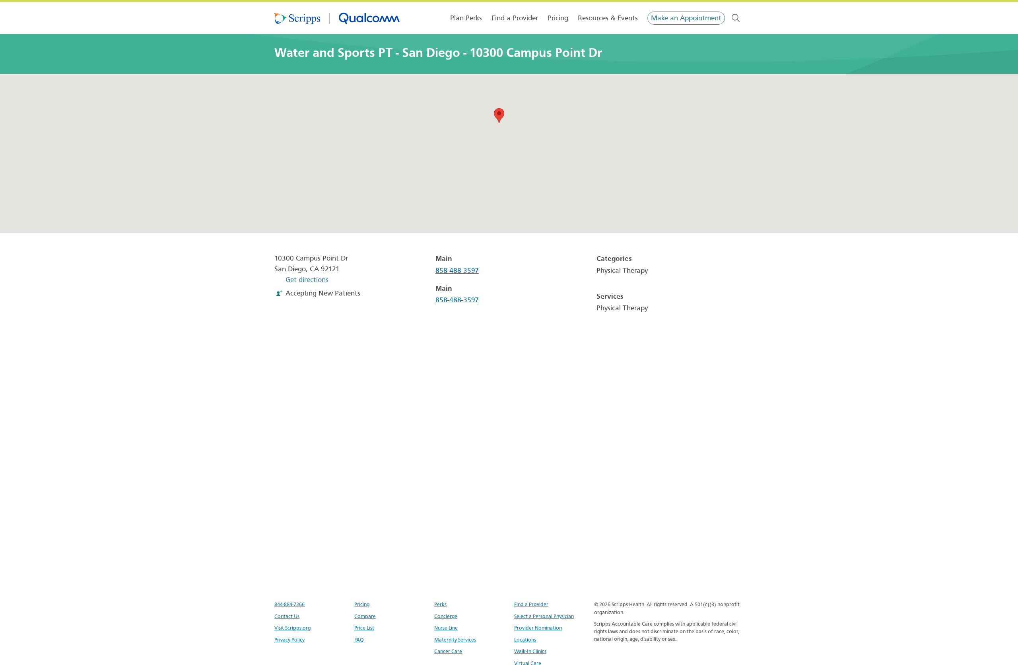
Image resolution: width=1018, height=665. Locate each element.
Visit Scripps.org (292, 628)
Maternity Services (455, 640)
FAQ (359, 640)
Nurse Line (446, 628)
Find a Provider (515, 18)
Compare (365, 616)
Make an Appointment (686, 18)
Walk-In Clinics (530, 651)
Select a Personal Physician (544, 616)
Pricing (558, 18)
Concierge (445, 616)
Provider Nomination (538, 628)
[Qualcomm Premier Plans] (337, 18)
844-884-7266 (289, 604)
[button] (499, 115)
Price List (364, 628)
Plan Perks (466, 18)
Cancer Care (448, 651)
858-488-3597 (457, 270)
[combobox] (736, 18)
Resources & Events (608, 18)
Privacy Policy (289, 640)
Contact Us (286, 616)
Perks (440, 604)
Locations (525, 640)
